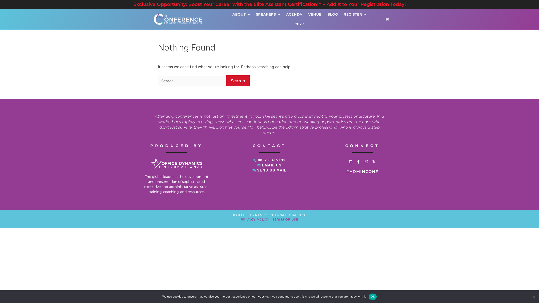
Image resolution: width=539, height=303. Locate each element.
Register (353, 14)
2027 (299, 24)
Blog (332, 14)
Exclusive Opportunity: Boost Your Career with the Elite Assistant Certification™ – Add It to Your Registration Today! (269, 4)
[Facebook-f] (358, 161)
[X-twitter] (374, 161)
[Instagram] (366, 161)
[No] (534, 297)
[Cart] (387, 19)
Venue (315, 14)
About (239, 14)
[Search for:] (192, 81)
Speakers (266, 14)
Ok (373, 296)
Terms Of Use (285, 219)
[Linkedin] (350, 161)
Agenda (294, 14)
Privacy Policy (255, 219)
